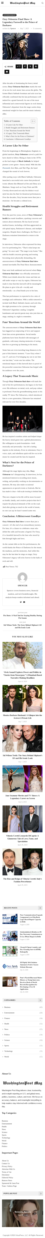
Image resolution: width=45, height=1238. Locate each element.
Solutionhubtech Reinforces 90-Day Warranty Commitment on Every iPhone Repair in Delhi (31, 934)
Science (23, 1040)
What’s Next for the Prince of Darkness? (20, 136)
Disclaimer (6, 1175)
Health (23, 1024)
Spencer (13, 28)
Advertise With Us (8, 1169)
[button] (4, 1213)
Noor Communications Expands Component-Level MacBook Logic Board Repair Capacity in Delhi (31, 918)
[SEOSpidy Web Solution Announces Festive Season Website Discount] (10, 966)
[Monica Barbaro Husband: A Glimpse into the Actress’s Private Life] (22, 698)
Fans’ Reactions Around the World (18, 131)
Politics (23, 1035)
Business (23, 1007)
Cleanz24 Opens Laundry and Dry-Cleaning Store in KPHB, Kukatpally (30, 949)
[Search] (42, 3)
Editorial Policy (7, 1178)
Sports (23, 1046)
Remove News (7, 1180)
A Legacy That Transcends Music (17, 133)
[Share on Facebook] (25, 66)
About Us (5, 1161)
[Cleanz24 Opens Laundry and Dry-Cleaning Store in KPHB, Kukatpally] (10, 951)
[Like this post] (19, 66)
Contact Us (6, 1163)
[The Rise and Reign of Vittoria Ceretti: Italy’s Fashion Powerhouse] (22, 861)
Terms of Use (6, 1172)
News (23, 1029)
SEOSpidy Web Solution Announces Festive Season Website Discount (29, 964)
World (23, 1057)
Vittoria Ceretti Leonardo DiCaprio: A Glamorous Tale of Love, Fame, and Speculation (22, 838)
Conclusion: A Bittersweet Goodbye (18, 139)
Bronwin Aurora (23, 1212)
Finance (23, 1018)
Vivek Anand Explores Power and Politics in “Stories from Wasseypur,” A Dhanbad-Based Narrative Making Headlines (22, 675)
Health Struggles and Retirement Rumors (20, 128)
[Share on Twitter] (30, 66)
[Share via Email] (6, 72)
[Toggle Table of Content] (32, 121)
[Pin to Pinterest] (36, 66)
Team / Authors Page (9, 1186)
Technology (23, 1051)
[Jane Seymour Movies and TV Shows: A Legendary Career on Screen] (22, 778)
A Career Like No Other (14, 125)
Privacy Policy (7, 1166)
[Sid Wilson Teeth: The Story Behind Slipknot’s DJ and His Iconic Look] (22, 738)
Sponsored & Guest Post (10, 1183)
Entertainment (23, 1013)
